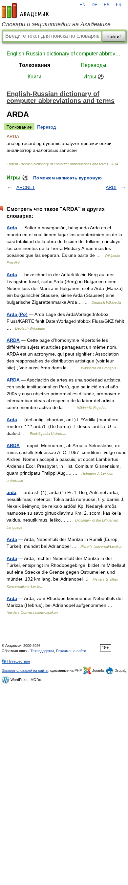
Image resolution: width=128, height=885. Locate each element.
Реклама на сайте (71, 651)
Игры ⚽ (93, 76)
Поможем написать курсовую (67, 177)
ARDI (111, 187)
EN (82, 5)
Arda (12, 227)
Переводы (93, 65)
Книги (34, 76)
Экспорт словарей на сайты (25, 670)
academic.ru (25, 10)
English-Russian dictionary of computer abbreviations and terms (64, 53)
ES (107, 5)
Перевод (46, 127)
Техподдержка (42, 651)
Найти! (113, 36)
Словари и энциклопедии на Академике (56, 24)
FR (118, 5)
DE (94, 5)
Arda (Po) (17, 314)
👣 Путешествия (16, 661)
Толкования (34, 65)
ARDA (13, 340)
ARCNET (25, 187)
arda (11, 492)
